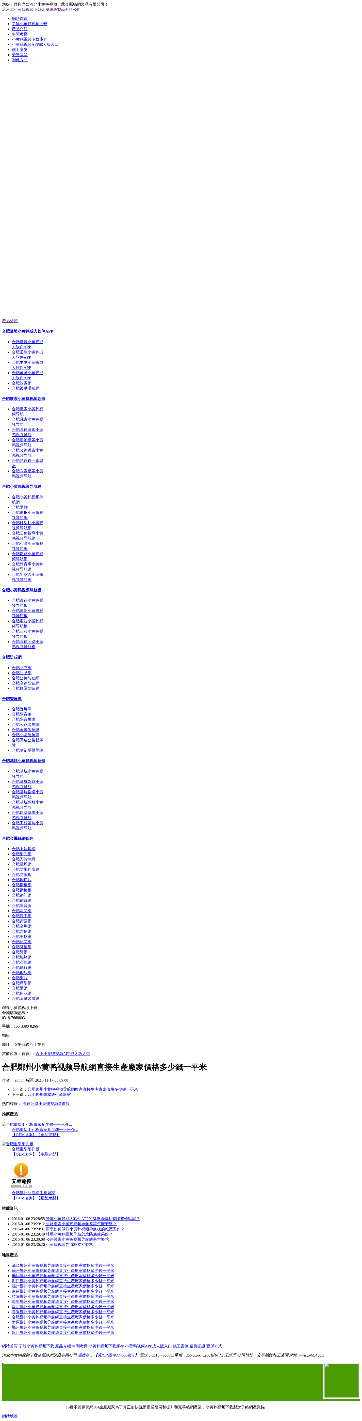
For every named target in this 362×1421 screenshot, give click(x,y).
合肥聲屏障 (12, 699)
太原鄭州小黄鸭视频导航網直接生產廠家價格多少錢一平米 (63, 1322)
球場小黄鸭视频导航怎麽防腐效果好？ (79, 1234)
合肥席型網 (22, 983)
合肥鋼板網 (22, 885)
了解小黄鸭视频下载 (29, 24)
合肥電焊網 (22, 864)
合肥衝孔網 (22, 854)
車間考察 (20, 34)
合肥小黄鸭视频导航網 (21, 486)
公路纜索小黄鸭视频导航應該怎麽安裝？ (81, 1224)
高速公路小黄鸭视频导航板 (46, 1103)
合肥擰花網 (22, 942)
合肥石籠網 (22, 962)
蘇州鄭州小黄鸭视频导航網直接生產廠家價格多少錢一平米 (63, 1270)
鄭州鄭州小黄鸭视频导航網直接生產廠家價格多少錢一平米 (63, 1327)
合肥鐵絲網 (22, 967)
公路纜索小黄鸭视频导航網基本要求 (77, 1239)
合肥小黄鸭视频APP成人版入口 (62, 1054)
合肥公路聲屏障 (25, 724)
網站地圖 (10, 1416)
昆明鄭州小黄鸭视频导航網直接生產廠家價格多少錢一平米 (63, 1307)
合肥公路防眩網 (25, 678)
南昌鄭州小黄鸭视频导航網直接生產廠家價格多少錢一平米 (63, 1291)
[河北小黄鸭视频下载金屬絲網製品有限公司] (181, 128)
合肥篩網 (20, 952)
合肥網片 (20, 978)
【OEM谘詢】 (24, 1135)
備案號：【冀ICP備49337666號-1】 (108, 1355)
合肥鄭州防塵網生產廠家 (49, 1094)
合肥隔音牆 (22, 714)
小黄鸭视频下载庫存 (29, 39)
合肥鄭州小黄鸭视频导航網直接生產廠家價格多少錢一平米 (63, 1317)
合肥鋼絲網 (22, 900)
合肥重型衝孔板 (25, 1149)
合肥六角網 (22, 931)
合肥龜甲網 (22, 916)
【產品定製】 (48, 1135)
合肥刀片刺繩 (23, 859)
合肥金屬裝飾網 (25, 998)
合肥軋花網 (22, 993)
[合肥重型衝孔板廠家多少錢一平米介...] (37, 1124)
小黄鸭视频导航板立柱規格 (69, 1244)
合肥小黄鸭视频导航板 (21, 590)
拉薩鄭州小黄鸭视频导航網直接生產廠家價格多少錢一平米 (63, 1296)
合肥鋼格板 (22, 890)
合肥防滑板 (22, 874)
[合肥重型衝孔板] (17, 1144)
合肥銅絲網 (22, 973)
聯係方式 (20, 60)
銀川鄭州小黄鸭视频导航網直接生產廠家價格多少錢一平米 (63, 1332)
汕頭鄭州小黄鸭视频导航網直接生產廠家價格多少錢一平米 (63, 1265)
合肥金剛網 (22, 926)
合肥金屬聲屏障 (25, 730)
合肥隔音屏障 (23, 719)
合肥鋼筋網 (22, 895)
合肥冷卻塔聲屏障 (27, 750)
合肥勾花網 (22, 911)
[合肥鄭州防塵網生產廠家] (21, 1189)
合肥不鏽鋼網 (23, 849)
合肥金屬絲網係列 (17, 838)
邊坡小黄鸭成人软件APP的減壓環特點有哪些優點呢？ (92, 1219)
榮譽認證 (20, 55)
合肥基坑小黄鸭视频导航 (23, 761)
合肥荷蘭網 (22, 921)
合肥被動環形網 (25, 388)
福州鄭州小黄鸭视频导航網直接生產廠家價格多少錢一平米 (63, 1286)
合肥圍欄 (20, 507)
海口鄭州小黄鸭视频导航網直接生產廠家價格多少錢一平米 (63, 1281)
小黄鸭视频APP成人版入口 (35, 44)
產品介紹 (20, 29)
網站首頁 (20, 18)
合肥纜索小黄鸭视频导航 (23, 399)
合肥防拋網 (22, 673)
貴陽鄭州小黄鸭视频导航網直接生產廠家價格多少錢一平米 (63, 1312)
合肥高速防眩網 (25, 683)
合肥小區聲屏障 (25, 735)
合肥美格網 (22, 936)
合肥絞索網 (22, 383)
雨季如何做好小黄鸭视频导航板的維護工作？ (85, 1229)
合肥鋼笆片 (22, 880)
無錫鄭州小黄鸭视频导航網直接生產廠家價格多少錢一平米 (63, 1276)
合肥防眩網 (12, 657)
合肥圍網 (20, 988)
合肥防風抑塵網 (25, 869)
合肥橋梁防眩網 (25, 688)
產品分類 (10, 321)
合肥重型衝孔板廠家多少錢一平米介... (45, 1130)
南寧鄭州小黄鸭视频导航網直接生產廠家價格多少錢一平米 (63, 1301)
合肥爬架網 (22, 947)
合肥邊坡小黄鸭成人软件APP (27, 331)
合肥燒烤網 (22, 957)
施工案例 (20, 49)
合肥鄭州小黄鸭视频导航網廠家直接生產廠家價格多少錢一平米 (83, 1089)
